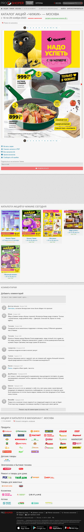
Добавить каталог (38, 512)
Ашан (49, 444)
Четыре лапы (7, 486)
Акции (29, 3)
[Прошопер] (1, 9)
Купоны (39, 3)
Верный (77, 435)
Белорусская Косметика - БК (21, 495)
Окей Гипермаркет (63, 431)
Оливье (49, 439)
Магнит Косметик (7, 495)
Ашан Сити (63, 444)
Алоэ (21, 503)
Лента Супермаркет (21, 435)
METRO (49, 431)
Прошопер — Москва (12, 3)
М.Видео (21, 469)
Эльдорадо (7, 469)
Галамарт (35, 477)
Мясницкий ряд (77, 444)
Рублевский (35, 444)
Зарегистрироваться (75, 9)
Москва (18, 9)
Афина (21, 448)
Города (20, 515)
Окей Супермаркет (77, 431)
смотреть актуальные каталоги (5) (56, 18)
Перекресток (21, 431)
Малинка (49, 448)
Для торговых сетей (33, 515)
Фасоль (35, 448)
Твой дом (21, 477)
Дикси (35, 431)
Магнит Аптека (7, 503)
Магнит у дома (35, 435)
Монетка (63, 435)
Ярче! (21, 452)
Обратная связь (23, 512)
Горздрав (35, 503)
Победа (7, 452)
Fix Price (7, 477)
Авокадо (77, 448)
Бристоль (21, 444)
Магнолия (35, 439)
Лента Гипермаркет (7, 435)
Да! (7, 444)
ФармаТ (49, 503)
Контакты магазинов (69, 512)
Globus (7, 439)
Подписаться (43, 168)
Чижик (11, 9)
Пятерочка (7, 431)
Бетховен (21, 486)
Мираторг (77, 439)
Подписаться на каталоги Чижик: (12, 161)
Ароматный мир (7, 448)
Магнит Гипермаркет (49, 435)
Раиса (10, 368)
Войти (63, 9)
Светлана (11, 308)
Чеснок (35, 452)
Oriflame (35, 495)
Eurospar (21, 439)
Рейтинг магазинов (53, 512)
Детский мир (7, 460)
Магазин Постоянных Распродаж (49, 477)
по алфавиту (7, 421)
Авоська (63, 439)
